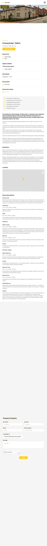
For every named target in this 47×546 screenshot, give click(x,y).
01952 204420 (8, 69)
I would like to (6, 434)
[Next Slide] (45, 14)
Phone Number (28, 428)
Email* (4, 428)
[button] (23, 14)
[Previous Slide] (1, 14)
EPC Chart (7, 84)
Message (5, 440)
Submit (23, 457)
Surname (26, 422)
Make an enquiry (9, 49)
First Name (5, 422)
